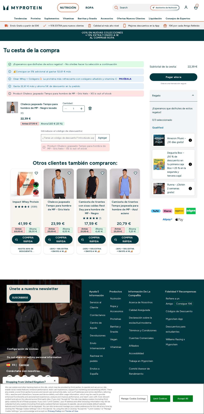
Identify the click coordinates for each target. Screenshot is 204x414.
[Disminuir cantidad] (66, 109)
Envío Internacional (97, 346)
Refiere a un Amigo (179, 301)
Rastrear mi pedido (96, 358)
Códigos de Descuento (179, 311)
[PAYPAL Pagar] (156, 211)
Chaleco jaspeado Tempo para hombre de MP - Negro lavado (39, 106)
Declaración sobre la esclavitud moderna (140, 320)
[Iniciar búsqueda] (116, 7)
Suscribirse (20, 297)
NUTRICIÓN (68, 7)
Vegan (113, 339)
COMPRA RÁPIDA (27, 239)
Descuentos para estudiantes (175, 329)
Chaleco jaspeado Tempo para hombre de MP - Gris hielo (58, 205)
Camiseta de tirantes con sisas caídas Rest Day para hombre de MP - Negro (92, 207)
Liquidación (155, 18)
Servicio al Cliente (95, 305)
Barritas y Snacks (87, 18)
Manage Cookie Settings (133, 398)
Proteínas (115, 319)
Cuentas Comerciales (141, 338)
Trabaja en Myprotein (141, 361)
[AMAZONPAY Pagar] (179, 211)
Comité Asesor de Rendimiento (139, 371)
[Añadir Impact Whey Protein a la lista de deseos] (36, 173)
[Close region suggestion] (54, 380)
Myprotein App (174, 319)
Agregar (102, 137)
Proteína (35, 18)
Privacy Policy (54, 411)
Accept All (183, 398)
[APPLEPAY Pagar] (179, 219)
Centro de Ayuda (96, 325)
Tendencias (20, 18)
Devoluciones (98, 335)
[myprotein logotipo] (22, 7)
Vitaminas (68, 18)
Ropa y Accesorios (116, 309)
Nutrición (115, 298)
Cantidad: (68, 103)
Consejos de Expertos (178, 18)
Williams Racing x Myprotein (175, 342)
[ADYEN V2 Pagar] (191, 211)
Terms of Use (71, 411)
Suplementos (51, 18)
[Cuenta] (186, 7)
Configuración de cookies (22, 349)
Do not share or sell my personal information (34, 357)
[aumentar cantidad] (81, 109)
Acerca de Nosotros (141, 302)
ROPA (90, 7)
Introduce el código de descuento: (62, 131)
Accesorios (107, 18)
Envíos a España (94, 371)
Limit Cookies (160, 398)
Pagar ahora (173, 77)
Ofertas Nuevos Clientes (131, 18)
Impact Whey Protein (26, 201)
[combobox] (146, 7)
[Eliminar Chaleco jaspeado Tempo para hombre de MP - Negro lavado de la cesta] (90, 109)
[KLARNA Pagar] (168, 211)
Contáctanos (97, 315)
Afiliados (134, 345)
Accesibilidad (136, 353)
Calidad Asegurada (139, 310)
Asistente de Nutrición (166, 8)
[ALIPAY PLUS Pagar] (168, 219)
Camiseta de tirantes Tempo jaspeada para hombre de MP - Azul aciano (124, 207)
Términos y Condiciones (143, 330)
